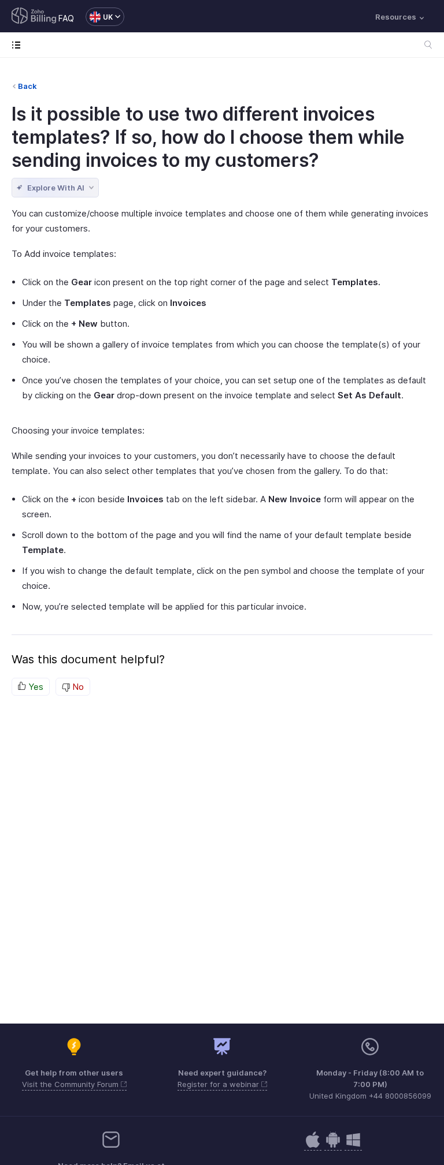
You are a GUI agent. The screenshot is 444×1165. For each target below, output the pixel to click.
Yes (34, 686)
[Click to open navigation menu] (19, 44)
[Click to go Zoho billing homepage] (34, 17)
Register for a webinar (219, 1084)
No (77, 686)
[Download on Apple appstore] (333, 1146)
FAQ (66, 18)
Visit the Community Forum (71, 1084)
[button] (99, 17)
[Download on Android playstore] (312, 1146)
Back (27, 86)
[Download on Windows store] (353, 1146)
